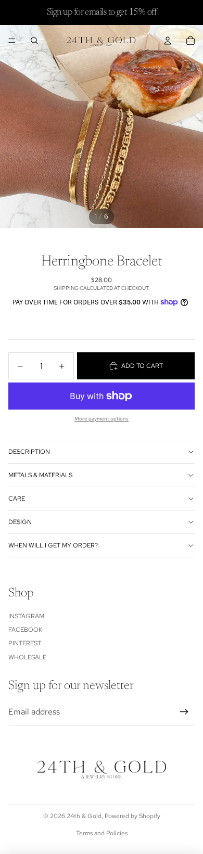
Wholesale (27, 657)
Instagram (26, 616)
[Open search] (34, 40)
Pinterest (24, 643)
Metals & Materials (40, 475)
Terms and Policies (102, 833)
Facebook (25, 630)
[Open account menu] (167, 40)
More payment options (101, 418)
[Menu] (12, 41)
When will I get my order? (53, 545)
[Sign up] (184, 712)
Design (20, 522)
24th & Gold (84, 816)
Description (29, 452)
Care (16, 498)
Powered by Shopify (132, 816)
